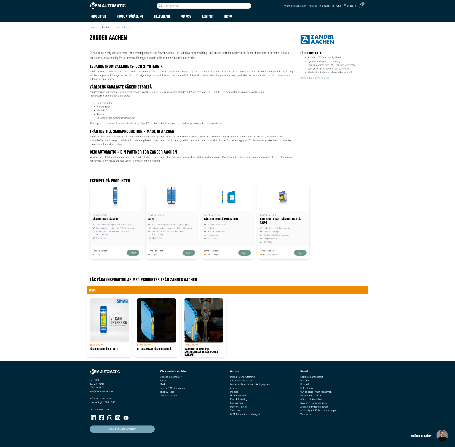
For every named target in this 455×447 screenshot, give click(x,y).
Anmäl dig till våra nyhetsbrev (122, 428)
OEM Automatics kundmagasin (245, 414)
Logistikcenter (237, 403)
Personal (304, 380)
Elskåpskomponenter (170, 376)
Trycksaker (235, 410)
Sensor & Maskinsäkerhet (173, 388)
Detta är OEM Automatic (242, 376)
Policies (234, 391)
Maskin (163, 384)
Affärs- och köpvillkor (295, 5)
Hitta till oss (306, 388)
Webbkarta (305, 414)
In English (324, 5)
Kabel (163, 380)
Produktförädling (238, 399)
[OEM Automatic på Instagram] (109, 418)
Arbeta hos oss (237, 388)
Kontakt (313, 5)
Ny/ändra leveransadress (313, 403)
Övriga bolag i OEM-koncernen (315, 391)
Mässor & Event (238, 406)
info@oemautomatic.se (101, 391)
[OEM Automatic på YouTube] (126, 418)
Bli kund (336, 5)
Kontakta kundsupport (311, 376)
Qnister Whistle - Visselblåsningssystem (250, 384)
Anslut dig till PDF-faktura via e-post (319, 410)
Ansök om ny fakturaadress (314, 406)
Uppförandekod (238, 395)
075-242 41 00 (97, 387)
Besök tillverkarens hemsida (315, 77)
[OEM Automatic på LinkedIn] (93, 418)
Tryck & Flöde (167, 391)
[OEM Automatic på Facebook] (101, 418)
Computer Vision (168, 395)
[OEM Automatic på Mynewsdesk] (117, 418)
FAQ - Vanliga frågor (310, 395)
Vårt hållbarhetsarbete (241, 380)
